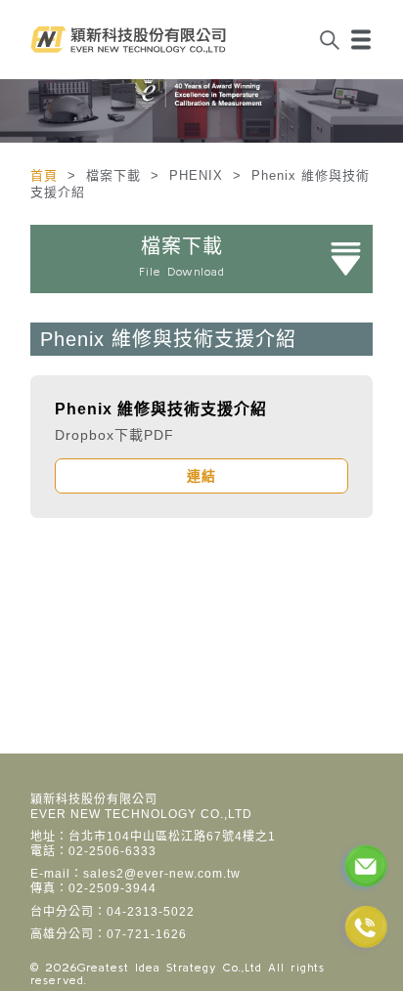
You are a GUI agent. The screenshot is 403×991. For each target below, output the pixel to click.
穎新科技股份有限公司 (93, 799)
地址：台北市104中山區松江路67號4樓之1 (153, 836)
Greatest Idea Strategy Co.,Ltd (169, 967)
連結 (201, 476)
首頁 (46, 175)
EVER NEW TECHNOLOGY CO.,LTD (141, 814)
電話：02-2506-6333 (93, 851)
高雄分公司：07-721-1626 (108, 934)
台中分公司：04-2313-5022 (112, 912)
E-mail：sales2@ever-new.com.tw (135, 874)
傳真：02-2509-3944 (93, 888)
